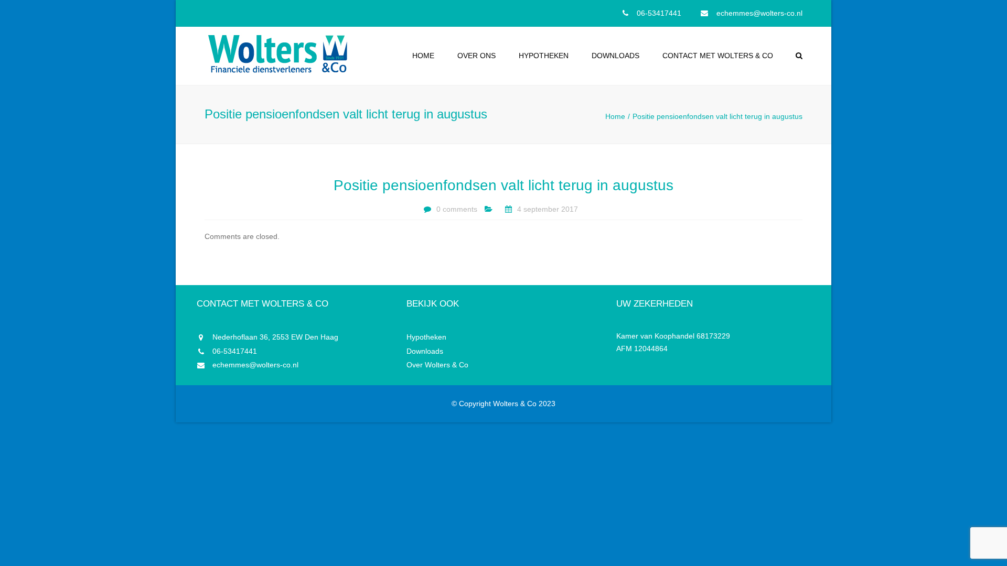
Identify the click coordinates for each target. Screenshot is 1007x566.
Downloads (615, 55)
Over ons (476, 55)
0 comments (456, 209)
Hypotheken (544, 55)
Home (423, 55)
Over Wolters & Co (437, 365)
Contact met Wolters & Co (717, 55)
